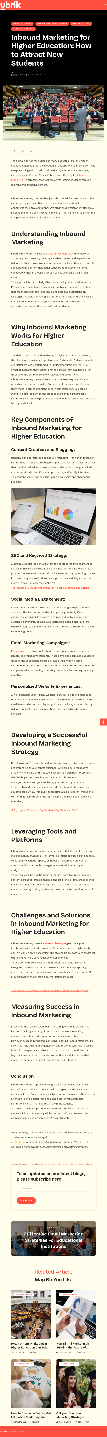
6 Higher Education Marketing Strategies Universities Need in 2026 (73, 1415)
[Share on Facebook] (14, 151)
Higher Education (22, 24)
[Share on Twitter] (23, 151)
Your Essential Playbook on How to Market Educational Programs (49, 990)
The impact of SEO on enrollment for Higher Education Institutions (50, 587)
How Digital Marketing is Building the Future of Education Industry (73, 1345)
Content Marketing (23, 29)
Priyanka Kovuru (82, 1422)
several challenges (55, 943)
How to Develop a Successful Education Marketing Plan (31, 1415)
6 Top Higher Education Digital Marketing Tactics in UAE (44, 810)
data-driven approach (60, 253)
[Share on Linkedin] (31, 151)
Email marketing (20, 651)
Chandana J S (34, 1352)
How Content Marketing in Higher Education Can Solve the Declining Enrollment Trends (30, 1345)
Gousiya (24, 75)
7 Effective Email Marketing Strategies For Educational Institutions (53, 1240)
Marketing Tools (80, 24)
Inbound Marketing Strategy (52, 24)
